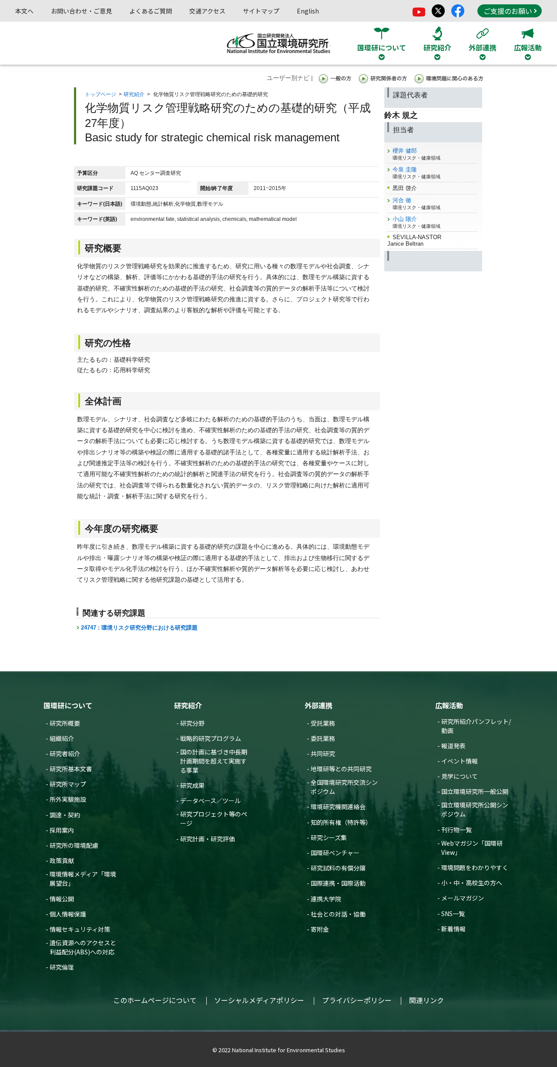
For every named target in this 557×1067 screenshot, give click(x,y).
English (308, 11)
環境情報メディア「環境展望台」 (83, 878)
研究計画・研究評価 (207, 838)
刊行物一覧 (456, 829)
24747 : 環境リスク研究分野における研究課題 (139, 627)
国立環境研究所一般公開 (474, 791)
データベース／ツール (210, 800)
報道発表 (453, 745)
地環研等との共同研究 (341, 768)
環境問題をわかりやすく (474, 867)
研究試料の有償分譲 (338, 868)
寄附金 (320, 929)
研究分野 (192, 723)
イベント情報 (459, 761)
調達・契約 (65, 814)
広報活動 (449, 705)
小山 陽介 (405, 219)
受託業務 (323, 723)
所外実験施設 (68, 799)
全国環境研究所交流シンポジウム (344, 787)
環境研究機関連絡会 (338, 806)
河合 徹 (402, 200)
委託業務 (323, 738)
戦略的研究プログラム (210, 738)
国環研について (68, 705)
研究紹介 (134, 94)
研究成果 (192, 785)
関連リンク (426, 1000)
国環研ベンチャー (335, 852)
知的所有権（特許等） (341, 822)
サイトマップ (261, 11)
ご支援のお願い (507, 11)
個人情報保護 (68, 914)
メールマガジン (462, 898)
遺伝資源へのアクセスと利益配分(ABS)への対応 (83, 947)
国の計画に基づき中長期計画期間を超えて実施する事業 (213, 760)
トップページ (100, 94)
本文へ (24, 11)
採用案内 (62, 830)
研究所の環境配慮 (74, 845)
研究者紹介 (65, 753)
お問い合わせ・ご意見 (81, 11)
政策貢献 (62, 860)
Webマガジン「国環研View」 (472, 848)
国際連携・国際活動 (338, 883)
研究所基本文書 (71, 768)
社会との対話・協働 (338, 914)
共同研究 (323, 753)
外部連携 (318, 705)
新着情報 (453, 928)
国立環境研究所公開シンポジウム (474, 809)
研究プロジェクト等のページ (213, 818)
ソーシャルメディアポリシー (259, 1000)
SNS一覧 (453, 913)
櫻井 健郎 (405, 150)
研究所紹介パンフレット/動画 (476, 726)
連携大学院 (326, 898)
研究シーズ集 (329, 837)
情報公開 (62, 898)
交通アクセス (207, 11)
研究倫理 (62, 967)
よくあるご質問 (150, 11)
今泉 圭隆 (405, 169)
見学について (459, 776)
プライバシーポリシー (357, 1000)
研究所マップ (68, 784)
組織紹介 (62, 738)
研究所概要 (65, 723)
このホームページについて (155, 1000)
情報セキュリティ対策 (80, 929)
